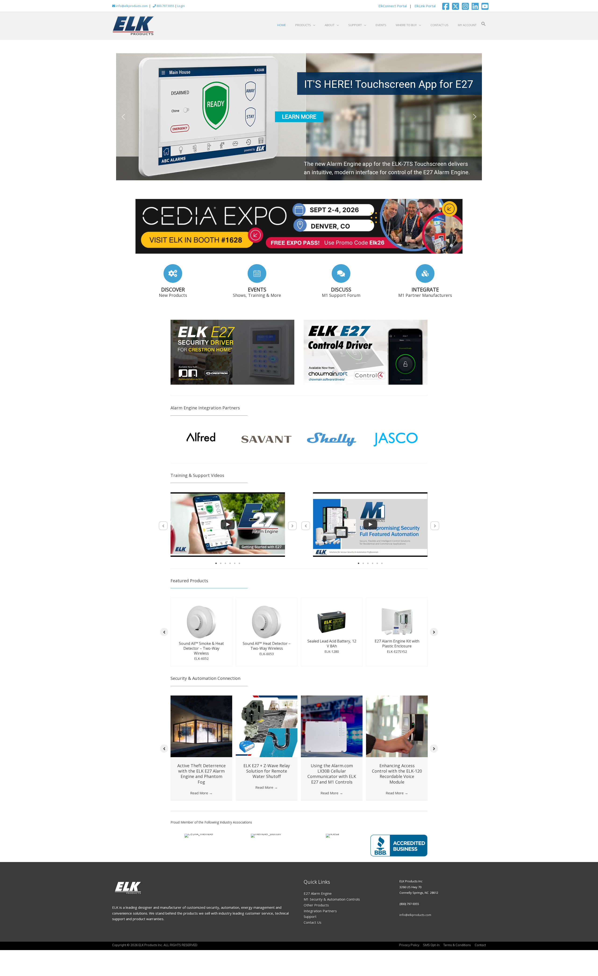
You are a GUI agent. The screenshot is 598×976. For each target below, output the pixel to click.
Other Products (316, 903)
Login (181, 6)
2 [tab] (220, 567)
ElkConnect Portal (392, 6)
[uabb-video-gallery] (228, 528)
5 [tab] (234, 567)
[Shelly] (201, 439)
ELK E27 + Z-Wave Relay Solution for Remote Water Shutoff (266, 770)
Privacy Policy (409, 944)
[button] (483, 25)
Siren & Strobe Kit (334, 650)
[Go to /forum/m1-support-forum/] (341, 282)
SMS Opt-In (431, 944)
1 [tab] (216, 567)
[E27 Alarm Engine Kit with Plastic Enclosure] (269, 624)
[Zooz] (397, 439)
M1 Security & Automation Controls (332, 898)
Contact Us (312, 921)
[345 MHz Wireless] (332, 440)
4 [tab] (230, 567)
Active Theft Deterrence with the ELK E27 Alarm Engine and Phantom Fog (201, 773)
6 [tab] (239, 567)
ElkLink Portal (425, 6)
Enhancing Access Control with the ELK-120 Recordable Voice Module (397, 773)
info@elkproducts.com (131, 6)
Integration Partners (320, 909)
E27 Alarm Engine (318, 892)
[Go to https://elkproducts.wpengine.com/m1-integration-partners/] (425, 282)
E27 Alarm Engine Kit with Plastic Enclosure (269, 647)
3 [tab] (225, 567)
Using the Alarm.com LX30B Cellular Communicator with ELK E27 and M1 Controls (331, 773)
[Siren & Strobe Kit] (335, 628)
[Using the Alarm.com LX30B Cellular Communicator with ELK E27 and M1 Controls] (332, 724)
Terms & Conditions (457, 944)
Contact (480, 944)
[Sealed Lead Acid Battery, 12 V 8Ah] (204, 624)
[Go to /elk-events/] (257, 282)
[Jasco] (267, 439)
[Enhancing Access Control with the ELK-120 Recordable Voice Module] (397, 724)
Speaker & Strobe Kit (400, 650)
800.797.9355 (165, 6)
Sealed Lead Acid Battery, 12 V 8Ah (204, 647)
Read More (201, 791)
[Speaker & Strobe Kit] (400, 628)
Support (310, 915)
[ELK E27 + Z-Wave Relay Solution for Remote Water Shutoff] (266, 724)
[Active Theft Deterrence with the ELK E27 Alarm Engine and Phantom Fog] (201, 724)
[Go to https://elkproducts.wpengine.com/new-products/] (172, 282)
